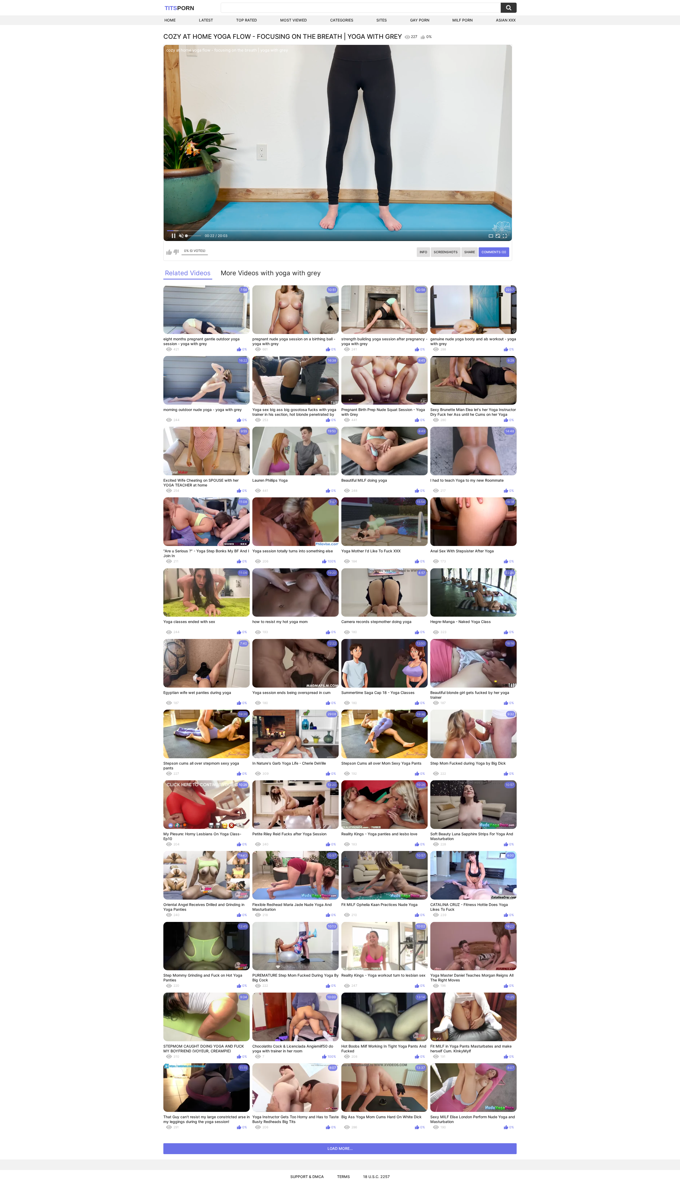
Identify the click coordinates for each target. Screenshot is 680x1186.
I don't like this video (176, 252)
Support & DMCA (307, 1176)
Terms (343, 1176)
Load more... (340, 1148)
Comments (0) (494, 252)
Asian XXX (506, 20)
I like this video (169, 252)
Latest (206, 20)
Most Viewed (293, 20)
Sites (381, 20)
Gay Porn (419, 20)
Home (170, 20)
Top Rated (246, 20)
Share (469, 252)
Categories (341, 20)
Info (423, 252)
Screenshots (446, 252)
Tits (179, 8)
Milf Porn (462, 20)
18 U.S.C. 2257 (376, 1176)
